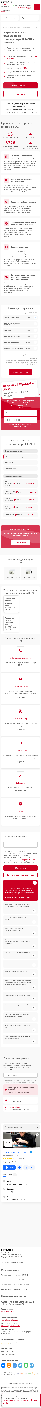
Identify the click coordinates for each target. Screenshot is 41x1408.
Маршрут (11, 1167)
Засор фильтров (8, 507)
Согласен (34, 1400)
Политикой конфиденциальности (25, 1082)
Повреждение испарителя (9, 515)
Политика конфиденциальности (20, 1383)
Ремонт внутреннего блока (12, 336)
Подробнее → (31, 484)
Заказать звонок (20, 542)
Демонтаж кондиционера (12, 317)
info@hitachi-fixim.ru (9, 1320)
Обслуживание (8, 330)
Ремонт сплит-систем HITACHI (13, 1280)
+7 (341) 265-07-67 (23, 5)
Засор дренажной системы (8, 483)
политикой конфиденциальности (23, 425)
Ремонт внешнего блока (11, 342)
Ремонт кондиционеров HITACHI (14, 1275)
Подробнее (21, 697)
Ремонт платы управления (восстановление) (12, 323)
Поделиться (3, 1365)
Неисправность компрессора (10, 492)
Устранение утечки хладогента (13, 348)
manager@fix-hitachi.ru (10, 1325)
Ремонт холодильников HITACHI (14, 1289)
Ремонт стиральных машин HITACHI (15, 1284)
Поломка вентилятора (9, 500)
